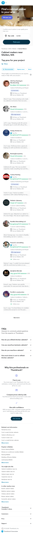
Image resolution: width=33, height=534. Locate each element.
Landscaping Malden (7, 459)
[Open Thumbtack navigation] (4, 2)
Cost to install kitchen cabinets (10, 440)
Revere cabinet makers (7, 496)
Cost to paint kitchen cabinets (9, 432)
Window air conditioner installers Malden (12, 452)
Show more (5, 443)
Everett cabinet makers (7, 488)
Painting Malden (5, 454)
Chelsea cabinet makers (7, 493)
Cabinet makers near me (8, 471)
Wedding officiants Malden (8, 457)
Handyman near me (6, 479)
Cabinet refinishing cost (7, 435)
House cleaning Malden (7, 449)
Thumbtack (4, 48)
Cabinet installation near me (9, 469)
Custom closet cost (6, 437)
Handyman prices (6, 429)
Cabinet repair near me (7, 474)
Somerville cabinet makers (8, 499)
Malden (14, 48)
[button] (13, 133)
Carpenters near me (6, 476)
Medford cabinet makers (8, 491)
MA (10, 48)
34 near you (7, 17)
